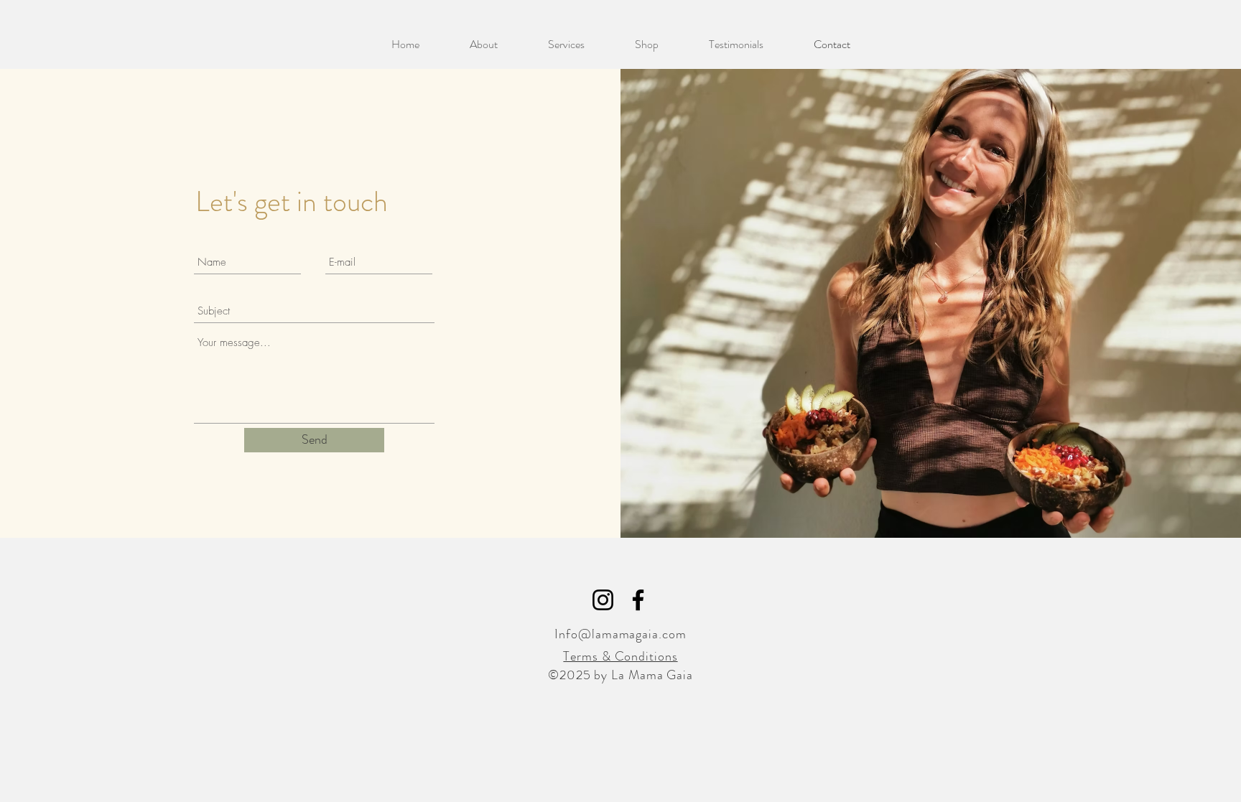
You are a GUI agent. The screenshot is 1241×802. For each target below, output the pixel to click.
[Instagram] (603, 600)
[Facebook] (638, 600)
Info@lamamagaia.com (620, 634)
